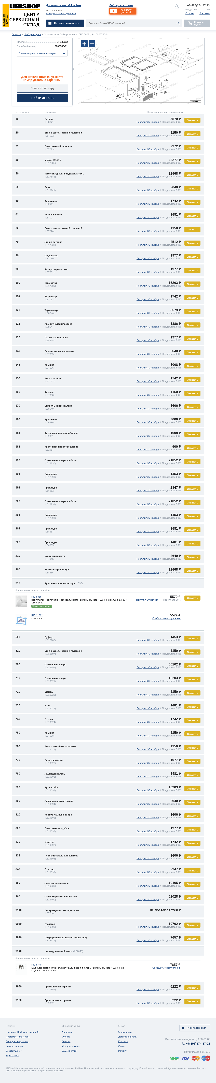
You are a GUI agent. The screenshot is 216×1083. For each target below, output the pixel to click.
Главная (16, 34)
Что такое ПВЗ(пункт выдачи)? (22, 1032)
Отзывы (189, 13)
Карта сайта (12, 1055)
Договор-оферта (127, 1036)
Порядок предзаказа (17, 1041)
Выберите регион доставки (61, 13)
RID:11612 (37, 615)
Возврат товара (14, 1046)
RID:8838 (36, 596)
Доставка (67, 1032)
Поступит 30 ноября (148, 122)
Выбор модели (32, 34)
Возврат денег (13, 1050)
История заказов (71, 1046)
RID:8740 (36, 964)
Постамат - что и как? (18, 1036)
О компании (125, 1032)
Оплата (66, 1036)
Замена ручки (69, 1050)
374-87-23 (198, 5)
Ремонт (122, 1050)
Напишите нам (196, 1027)
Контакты (204, 13)
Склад (121, 1046)
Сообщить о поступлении (166, 618)
